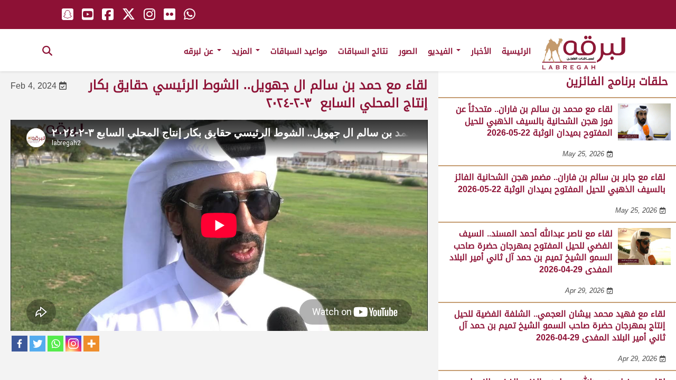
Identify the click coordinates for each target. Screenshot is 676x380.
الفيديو (441, 51)
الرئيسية (516, 51)
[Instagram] (73, 344)
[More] (91, 344)
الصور (408, 51)
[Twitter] (37, 344)
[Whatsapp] (55, 344)
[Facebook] (19, 344)
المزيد (243, 51)
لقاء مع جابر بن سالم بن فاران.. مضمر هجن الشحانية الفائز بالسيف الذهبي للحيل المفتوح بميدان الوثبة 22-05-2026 (560, 183)
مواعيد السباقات (298, 51)
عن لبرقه (200, 51)
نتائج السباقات (363, 51)
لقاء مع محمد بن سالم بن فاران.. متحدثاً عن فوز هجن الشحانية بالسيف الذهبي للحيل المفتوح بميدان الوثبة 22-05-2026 (534, 121)
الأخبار (481, 51)
